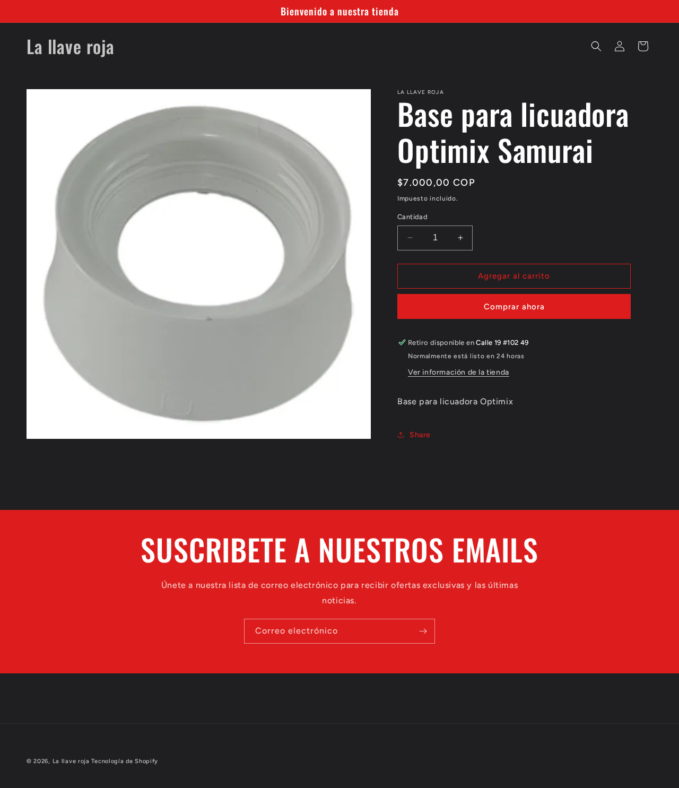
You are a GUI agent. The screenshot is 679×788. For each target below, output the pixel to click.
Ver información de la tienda (458, 372)
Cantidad (412, 217)
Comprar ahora (514, 306)
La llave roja (71, 761)
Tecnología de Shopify (124, 761)
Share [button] (420, 434)
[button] (596, 46)
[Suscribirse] (422, 631)
